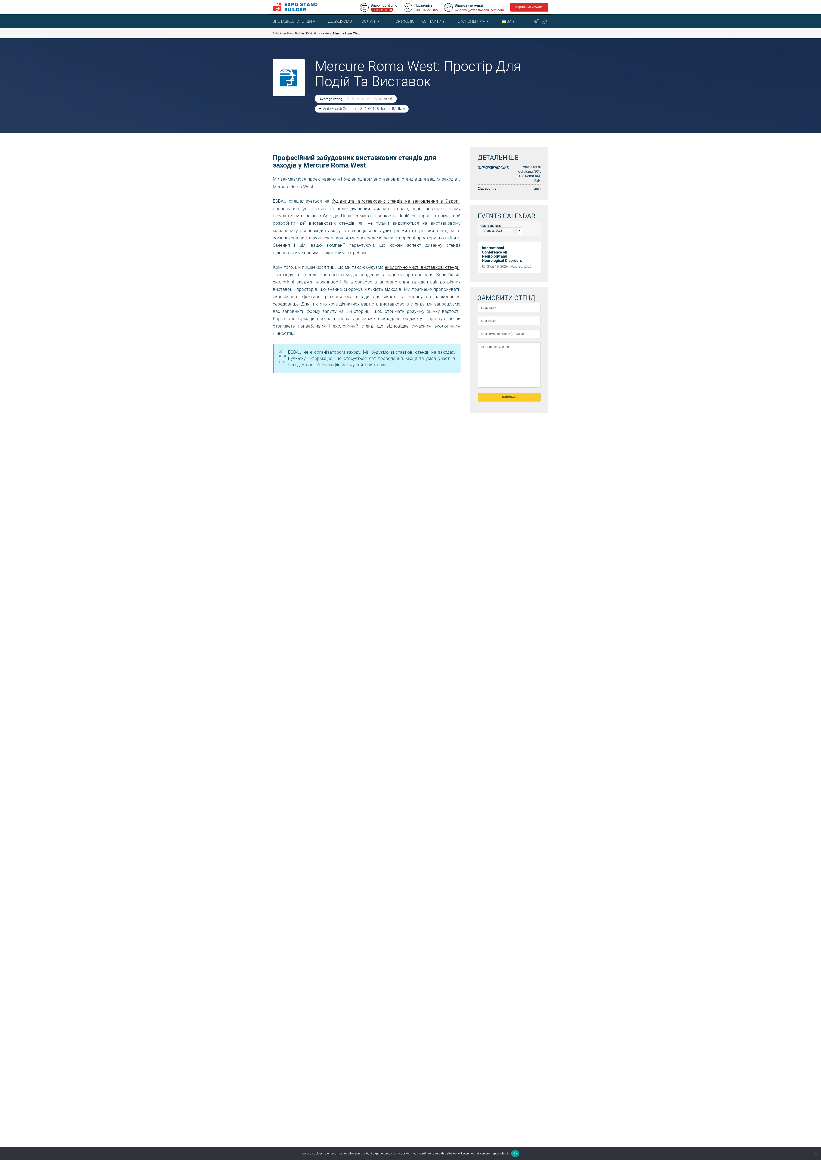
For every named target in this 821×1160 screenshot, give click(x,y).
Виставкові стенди (292, 21)
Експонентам (472, 21)
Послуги (368, 21)
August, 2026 (493, 230)
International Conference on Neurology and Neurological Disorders (502, 254)
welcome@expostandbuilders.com (479, 10)
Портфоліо (404, 21)
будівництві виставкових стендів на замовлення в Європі (396, 201)
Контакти (431, 21)
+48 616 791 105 (426, 10)
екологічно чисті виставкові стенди (422, 267)
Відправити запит (529, 7)
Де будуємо (340, 21)
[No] (816, 1153)
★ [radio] (348, 98)
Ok (515, 1153)
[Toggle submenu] (322, 21)
